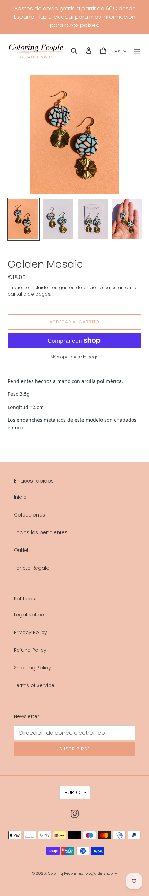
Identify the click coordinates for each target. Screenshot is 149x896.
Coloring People (62, 873)
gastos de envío (77, 287)
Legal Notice (29, 614)
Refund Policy (30, 650)
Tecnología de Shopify (97, 873)
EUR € (72, 792)
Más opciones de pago (75, 357)
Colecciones (29, 514)
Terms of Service (34, 685)
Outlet (21, 550)
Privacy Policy (30, 632)
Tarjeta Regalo (32, 567)
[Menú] (137, 50)
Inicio (20, 497)
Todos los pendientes (41, 532)
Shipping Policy (32, 667)
